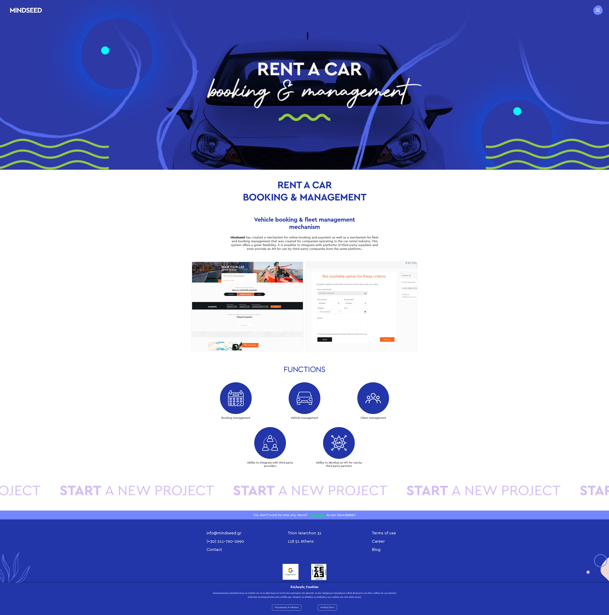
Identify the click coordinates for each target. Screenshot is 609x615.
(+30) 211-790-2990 (225, 541)
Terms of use (384, 533)
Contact (214, 550)
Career (378, 541)
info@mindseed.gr (223, 533)
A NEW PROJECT (227, 491)
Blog (376, 550)
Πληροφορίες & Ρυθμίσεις (287, 607)
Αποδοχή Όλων (327, 607)
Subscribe (318, 515)
